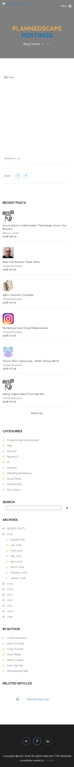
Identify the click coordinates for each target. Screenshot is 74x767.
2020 (9, 611)
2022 (9, 600)
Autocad (11, 451)
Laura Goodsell (15, 643)
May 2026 (16, 556)
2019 (9, 616)
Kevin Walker (14, 654)
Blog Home (31, 44)
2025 (9, 583)
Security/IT (12, 456)
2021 (9, 605)
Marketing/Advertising (18, 473)
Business (11, 467)
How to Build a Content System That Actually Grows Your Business (34, 227)
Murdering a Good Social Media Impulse (25, 328)
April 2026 (16, 561)
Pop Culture (13, 489)
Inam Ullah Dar (14, 665)
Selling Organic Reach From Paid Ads (23, 394)
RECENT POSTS (15, 528)
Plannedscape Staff (17, 671)
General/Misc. (14, 484)
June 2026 (16, 550)
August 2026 (17, 539)
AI (7, 462)
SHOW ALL (37, 413)
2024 (9, 589)
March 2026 (17, 567)
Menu (66, 6)
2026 (9, 534)
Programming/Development (22, 440)
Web (9, 445)
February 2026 (18, 572)
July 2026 (16, 545)
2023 (9, 594)
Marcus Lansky (15, 660)
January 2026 (18, 578)
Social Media (13, 478)
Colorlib (49, 760)
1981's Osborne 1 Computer (18, 295)
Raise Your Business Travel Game (21, 262)
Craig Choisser (14, 649)
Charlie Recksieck (16, 638)
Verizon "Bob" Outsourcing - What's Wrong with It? (31, 361)
